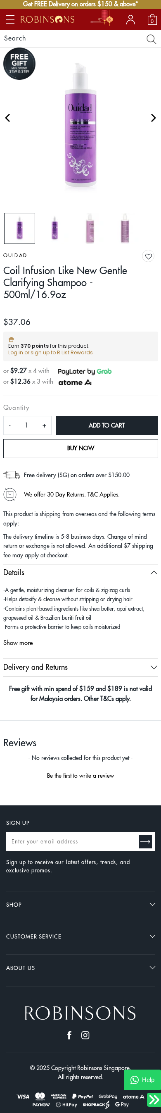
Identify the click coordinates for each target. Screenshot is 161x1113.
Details (13, 572)
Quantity (16, 408)
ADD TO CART (107, 425)
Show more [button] (18, 643)
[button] (155, 256)
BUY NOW (80, 448)
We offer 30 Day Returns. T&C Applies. (72, 494)
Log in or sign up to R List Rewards (50, 352)
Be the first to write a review (80, 776)
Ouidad (15, 255)
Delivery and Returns (35, 667)
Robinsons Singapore (103, 1068)
